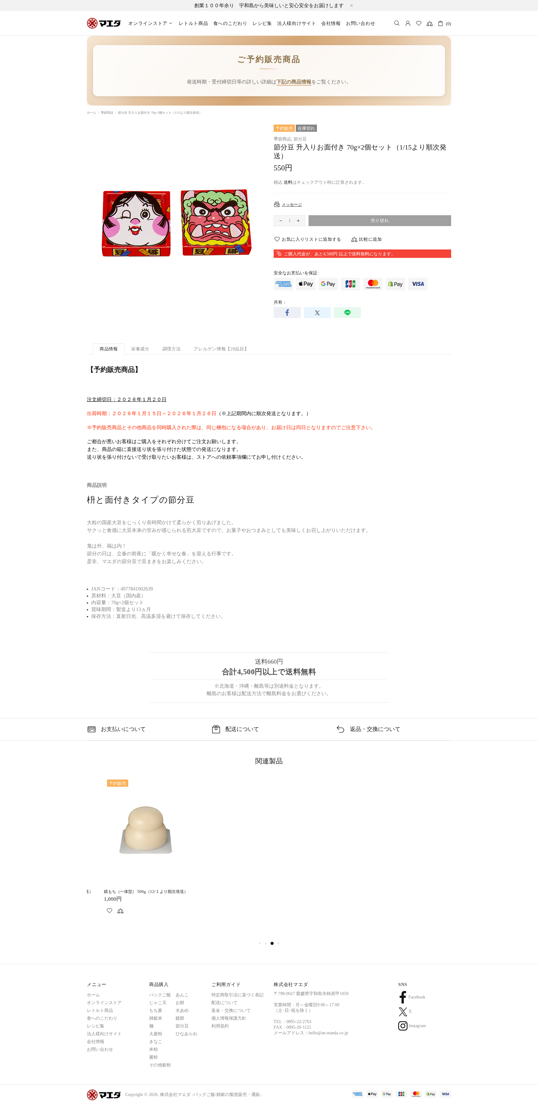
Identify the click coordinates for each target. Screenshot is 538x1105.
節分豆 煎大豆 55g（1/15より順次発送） (310, 891)
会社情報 (95, 1041)
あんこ (182, 995)
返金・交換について (231, 1010)
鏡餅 (180, 1018)
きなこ (155, 1041)
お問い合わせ (100, 1049)
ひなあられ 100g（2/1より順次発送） (401, 891)
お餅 (180, 1002)
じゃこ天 (158, 1002)
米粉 (153, 1049)
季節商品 (107, 112)
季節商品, (283, 139)
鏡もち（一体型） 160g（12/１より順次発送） (222, 891)
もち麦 (155, 1010)
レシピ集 (95, 1026)
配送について (224, 1002)
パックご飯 (160, 995)
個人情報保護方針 (228, 1018)
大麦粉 (155, 1033)
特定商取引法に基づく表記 (237, 995)
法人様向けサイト (104, 1033)
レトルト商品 (100, 1010)
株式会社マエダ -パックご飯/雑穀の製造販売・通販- (103, 23)
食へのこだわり (102, 1018)
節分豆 (300, 139)
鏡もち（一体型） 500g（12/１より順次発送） (129, 891)
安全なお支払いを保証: (296, 273)
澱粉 (153, 1057)
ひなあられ (186, 1033)
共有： (280, 302)
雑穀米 (155, 1018)
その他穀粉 (160, 1065)
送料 (288, 182)
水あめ (182, 1010)
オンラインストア (104, 1002)
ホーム (91, 112)
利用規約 (220, 1026)
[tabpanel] (129, 852)
